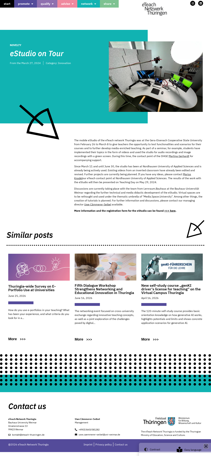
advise (65, 4)
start (7, 4)
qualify (45, 4)
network (87, 4)
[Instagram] (192, 3)
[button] (206, 446)
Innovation (64, 63)
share (107, 4)
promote (24, 4)
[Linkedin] (200, 3)
